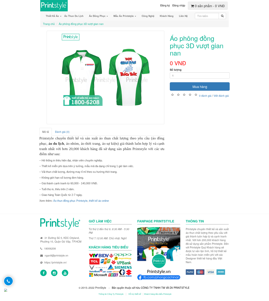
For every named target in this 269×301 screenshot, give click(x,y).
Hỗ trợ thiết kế (134, 294)
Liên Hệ (183, 16)
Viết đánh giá (221, 95)
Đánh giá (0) (62, 132)
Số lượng (176, 69)
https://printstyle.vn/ (55, 262)
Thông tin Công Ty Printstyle (111, 294)
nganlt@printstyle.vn (56, 255)
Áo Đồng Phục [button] (97, 16)
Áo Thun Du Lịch (73, 16)
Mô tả (45, 132)
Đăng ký (165, 5)
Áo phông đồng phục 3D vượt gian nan (81, 24)
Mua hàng (200, 86)
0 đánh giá (205, 95)
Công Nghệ (148, 16)
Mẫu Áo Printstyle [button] (123, 16)
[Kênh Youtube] (65, 273)
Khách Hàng (166, 16)
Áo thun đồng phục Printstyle (70, 200)
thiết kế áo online (99, 200)
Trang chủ (49, 24)
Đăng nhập (178, 5)
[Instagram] (54, 273)
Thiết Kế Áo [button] (53, 16)
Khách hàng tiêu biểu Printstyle (157, 294)
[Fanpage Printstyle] (43, 273)
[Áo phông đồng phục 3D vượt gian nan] (105, 77)
